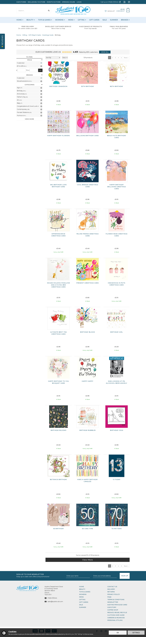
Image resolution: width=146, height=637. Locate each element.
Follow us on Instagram (129, 2)
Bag (127, 10)
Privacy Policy (113, 594)
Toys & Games (84, 592)
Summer (82, 607)
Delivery (111, 589)
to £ (27, 70)
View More (87, 560)
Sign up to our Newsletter (32, 575)
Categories (29, 85)
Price (29, 60)
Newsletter (112, 602)
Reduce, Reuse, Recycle (117, 612)
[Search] (48, 10)
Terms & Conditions (115, 599)
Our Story (111, 607)
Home (81, 586)
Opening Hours (68, 2)
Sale (81, 605)
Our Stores (21, 2)
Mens (81, 597)
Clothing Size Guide (115, 615)
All (41, 63)
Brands (29, 75)
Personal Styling (115, 620)
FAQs (109, 597)
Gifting (82, 599)
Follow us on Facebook (120, 2)
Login (79, 2)
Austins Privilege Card (117, 605)
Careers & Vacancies (116, 618)
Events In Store (53, 2)
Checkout (120, 11)
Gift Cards (83, 602)
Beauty (82, 589)
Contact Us (112, 586)
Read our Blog (124, 2)
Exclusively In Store (36, 2)
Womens (82, 594)
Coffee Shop (112, 610)
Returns (111, 592)
